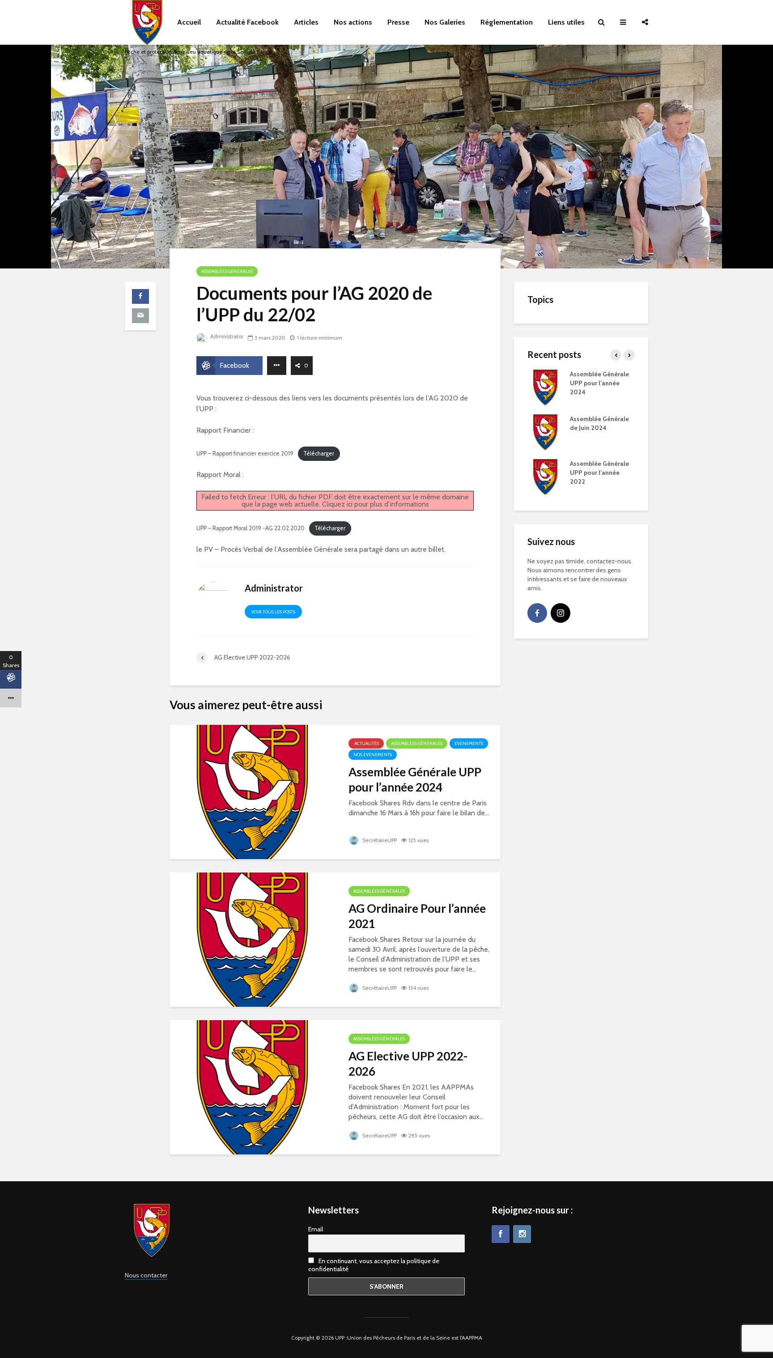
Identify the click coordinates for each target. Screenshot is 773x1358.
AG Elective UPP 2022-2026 (407, 1063)
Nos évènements (372, 755)
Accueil (189, 22)
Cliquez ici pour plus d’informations (375, 504)
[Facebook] (537, 613)
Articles (306, 22)
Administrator (226, 336)
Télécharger (318, 453)
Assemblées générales (227, 271)
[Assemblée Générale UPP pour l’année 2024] (252, 791)
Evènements (468, 743)
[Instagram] (560, 613)
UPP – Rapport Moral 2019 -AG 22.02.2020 (250, 528)
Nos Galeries (445, 22)
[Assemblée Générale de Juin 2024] (545, 431)
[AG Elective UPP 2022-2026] (252, 1086)
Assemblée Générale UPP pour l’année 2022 (599, 472)
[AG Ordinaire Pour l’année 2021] (252, 939)
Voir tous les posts (273, 612)
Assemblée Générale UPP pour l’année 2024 (414, 779)
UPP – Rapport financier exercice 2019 (244, 453)
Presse (398, 22)
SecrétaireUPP (379, 840)
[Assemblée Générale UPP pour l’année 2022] (545, 476)
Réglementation (506, 22)
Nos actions (353, 22)
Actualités (366, 743)
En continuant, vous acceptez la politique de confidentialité (373, 1265)
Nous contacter (146, 1275)
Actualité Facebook (247, 22)
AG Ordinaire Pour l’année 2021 (417, 916)
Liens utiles (566, 22)
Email (315, 1229)
